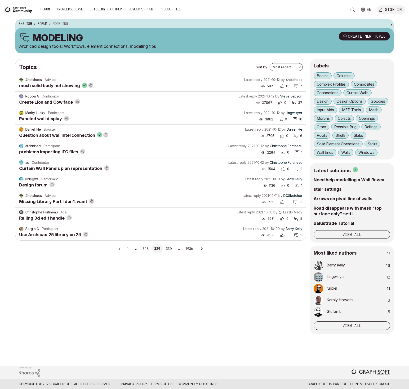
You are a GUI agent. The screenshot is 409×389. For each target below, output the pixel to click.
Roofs (322, 135)
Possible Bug (345, 126)
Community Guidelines (198, 384)
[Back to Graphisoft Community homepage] (19, 9)
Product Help (171, 9)
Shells (340, 135)
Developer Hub (141, 9)
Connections (327, 92)
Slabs (358, 135)
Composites (364, 84)
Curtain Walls (358, 92)
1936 (189, 249)
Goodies (378, 101)
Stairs (372, 143)
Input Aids (325, 109)
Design (323, 101)
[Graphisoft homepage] (370, 372)
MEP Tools (351, 109)
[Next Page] (201, 248)
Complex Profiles (331, 84)
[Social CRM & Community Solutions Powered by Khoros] (29, 372)
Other (321, 126)
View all (351, 234)
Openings (367, 118)
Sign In (393, 9)
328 (145, 249)
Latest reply (253, 80)
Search (352, 9)
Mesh (373, 109)
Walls (345, 152)
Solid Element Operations (338, 143)
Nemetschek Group (373, 384)
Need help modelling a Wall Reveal (350, 179)
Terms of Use (162, 384)
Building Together (106, 9)
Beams (323, 75)
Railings (371, 126)
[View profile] (21, 80)
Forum (45, 9)
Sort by (261, 67)
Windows (366, 152)
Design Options (350, 101)
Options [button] (391, 24)
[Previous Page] (120, 248)
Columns (344, 75)
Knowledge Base (70, 9)
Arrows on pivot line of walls (343, 198)
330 (169, 249)
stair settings (328, 189)
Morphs (323, 118)
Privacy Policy (134, 384)
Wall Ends (325, 152)
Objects (344, 118)
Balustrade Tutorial (334, 223)
